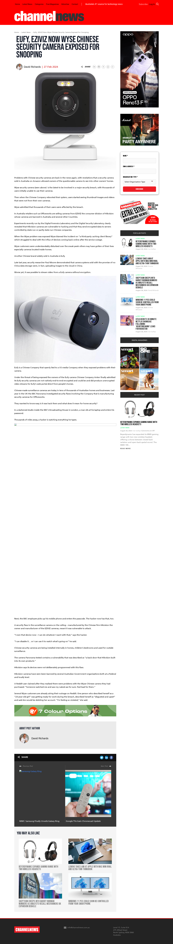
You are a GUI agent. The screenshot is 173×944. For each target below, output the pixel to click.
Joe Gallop (152, 249)
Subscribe (139, 189)
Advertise (65, 4)
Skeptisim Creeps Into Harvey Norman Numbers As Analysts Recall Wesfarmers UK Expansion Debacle (147, 282)
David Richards (39, 738)
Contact (75, 4)
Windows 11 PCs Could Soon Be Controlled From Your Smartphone (147, 302)
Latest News (27, 4)
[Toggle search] (157, 4)
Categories (39, 4)
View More (125, 348)
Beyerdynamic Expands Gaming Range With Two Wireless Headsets (146, 244)
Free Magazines (52, 4)
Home (17, 4)
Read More (125, 448)
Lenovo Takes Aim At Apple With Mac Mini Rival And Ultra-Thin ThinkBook (147, 261)
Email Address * (128, 166)
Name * (125, 156)
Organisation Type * (130, 177)
